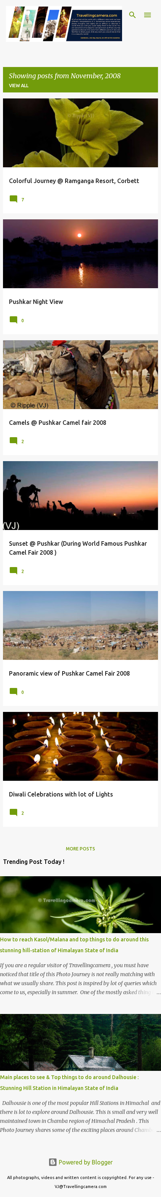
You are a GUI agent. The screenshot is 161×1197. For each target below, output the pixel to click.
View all (18, 85)
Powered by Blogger (85, 1162)
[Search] (132, 15)
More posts (80, 848)
